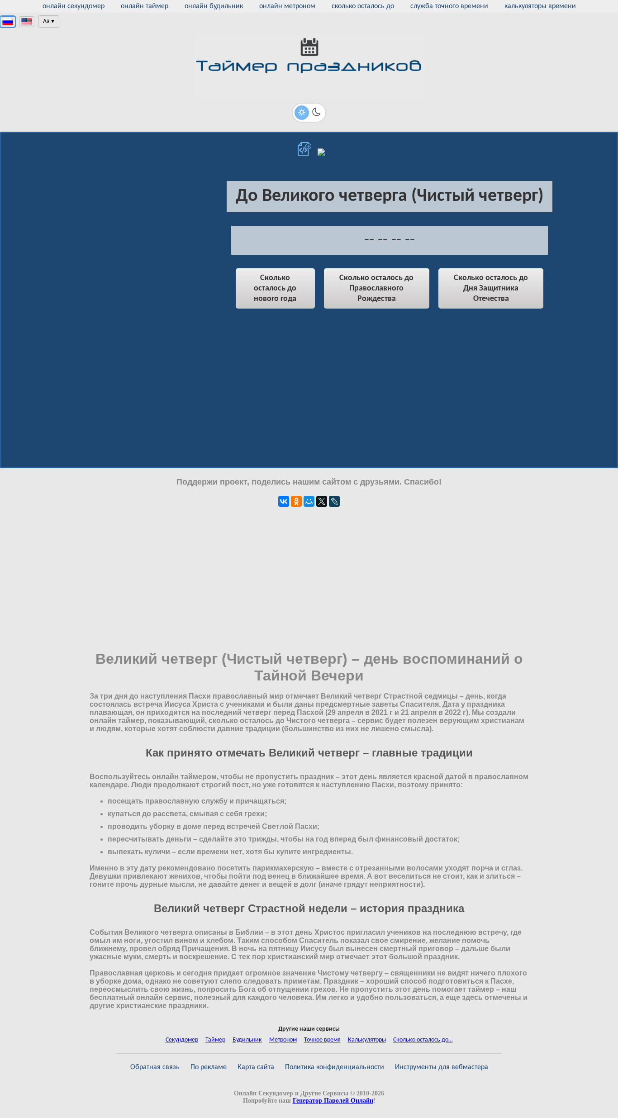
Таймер (215, 1040)
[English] (26, 21)
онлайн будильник (214, 6)
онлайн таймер (144, 6)
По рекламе (208, 1067)
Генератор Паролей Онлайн (333, 1100)
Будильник (247, 1040)
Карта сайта (256, 1067)
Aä (46, 21)
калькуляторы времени (540, 6)
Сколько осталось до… (423, 1040)
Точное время (322, 1040)
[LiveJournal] (334, 501)
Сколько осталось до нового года (275, 288)
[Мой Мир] (309, 501)
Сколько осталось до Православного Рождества (376, 288)
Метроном (283, 1040)
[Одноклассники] (296, 501)
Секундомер (182, 1040)
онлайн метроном (287, 6)
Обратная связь (155, 1067)
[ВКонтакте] (283, 501)
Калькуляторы (367, 1040)
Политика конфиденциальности (334, 1067)
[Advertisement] (133, 247)
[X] (321, 501)
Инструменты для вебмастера (441, 1067)
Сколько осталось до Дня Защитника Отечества (491, 288)
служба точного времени (449, 6)
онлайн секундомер (74, 6)
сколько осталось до (363, 6)
